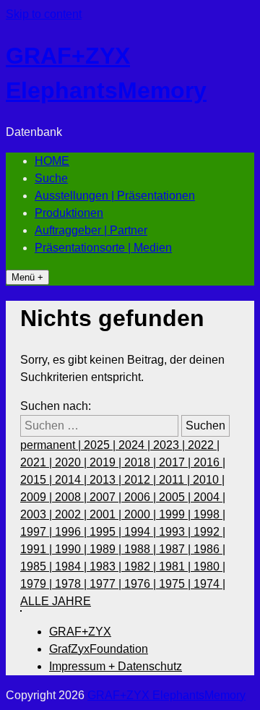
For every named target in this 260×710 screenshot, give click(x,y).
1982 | (141, 566)
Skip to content (44, 14)
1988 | (141, 549)
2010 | (209, 480)
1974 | (209, 584)
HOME (52, 161)
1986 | (209, 549)
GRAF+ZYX (80, 631)
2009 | (37, 497)
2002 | (72, 514)
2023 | (170, 445)
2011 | (176, 480)
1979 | (37, 584)
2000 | (141, 514)
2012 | (141, 480)
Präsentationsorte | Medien (103, 247)
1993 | (176, 532)
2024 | (135, 445)
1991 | (37, 549)
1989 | (107, 549)
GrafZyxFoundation (98, 649)
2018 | (141, 462)
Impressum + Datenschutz (115, 666)
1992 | (209, 532)
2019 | (107, 462)
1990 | (72, 549)
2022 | (204, 445)
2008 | (72, 497)
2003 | (37, 514)
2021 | (37, 462)
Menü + (27, 277)
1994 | (141, 532)
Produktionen (69, 213)
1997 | (37, 532)
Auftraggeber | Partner (91, 230)
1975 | (176, 584)
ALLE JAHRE (55, 601)
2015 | (37, 480)
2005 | (176, 497)
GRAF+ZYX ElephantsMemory (166, 695)
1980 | (209, 566)
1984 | (72, 566)
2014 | (72, 480)
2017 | (176, 462)
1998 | (209, 514)
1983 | (107, 566)
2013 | (107, 480)
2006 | (141, 497)
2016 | (209, 462)
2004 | (209, 497)
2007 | (107, 497)
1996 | (72, 532)
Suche (51, 178)
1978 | (72, 584)
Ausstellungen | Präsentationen (115, 195)
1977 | (107, 584)
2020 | (72, 462)
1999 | (176, 514)
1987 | (176, 549)
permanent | (52, 445)
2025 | (101, 445)
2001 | (107, 514)
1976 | (141, 584)
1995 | (107, 532)
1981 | (176, 566)
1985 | (37, 566)
